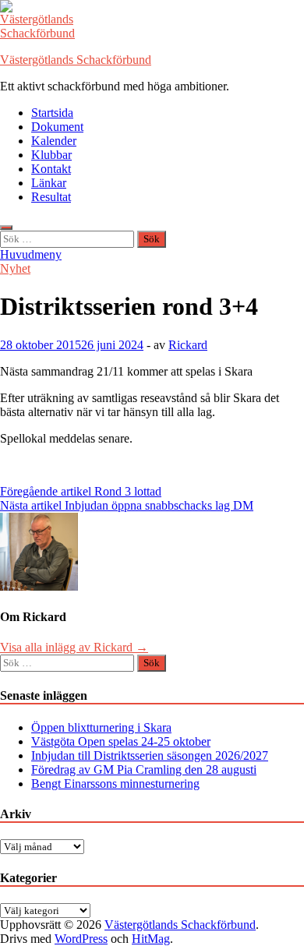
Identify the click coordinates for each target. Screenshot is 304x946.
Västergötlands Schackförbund (75, 59)
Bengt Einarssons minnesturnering (115, 783)
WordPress (81, 938)
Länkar (48, 182)
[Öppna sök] (6, 227)
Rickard (187, 344)
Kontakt (51, 168)
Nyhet (15, 268)
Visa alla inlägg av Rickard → (74, 647)
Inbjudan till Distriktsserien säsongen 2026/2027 (149, 755)
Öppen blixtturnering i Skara (101, 727)
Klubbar (51, 154)
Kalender (53, 140)
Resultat (51, 196)
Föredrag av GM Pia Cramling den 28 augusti (143, 769)
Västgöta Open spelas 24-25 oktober (120, 741)
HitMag (151, 938)
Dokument (57, 126)
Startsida (52, 112)
